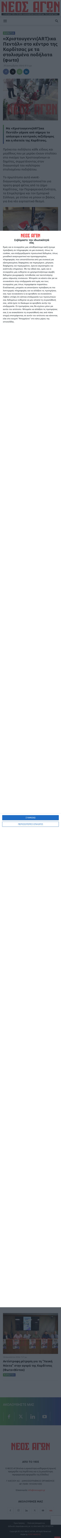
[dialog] (30, 769)
